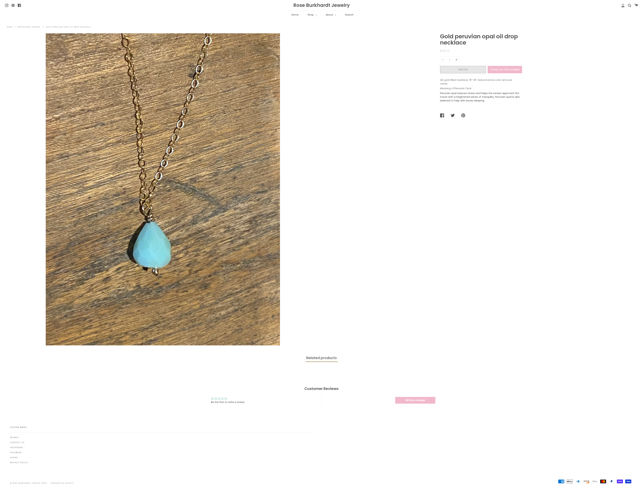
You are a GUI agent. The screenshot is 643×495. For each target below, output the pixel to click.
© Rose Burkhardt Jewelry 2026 (28, 483)
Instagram (16, 447)
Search (349, 14)
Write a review (415, 400)
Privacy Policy (19, 462)
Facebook (16, 452)
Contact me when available (505, 69)
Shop (311, 14)
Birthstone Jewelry (29, 27)
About (330, 14)
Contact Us (17, 442)
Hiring (14, 457)
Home (295, 14)
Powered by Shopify (62, 483)
